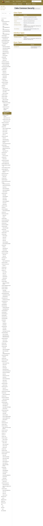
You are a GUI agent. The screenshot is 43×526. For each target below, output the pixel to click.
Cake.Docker (5, 158)
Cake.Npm (4, 320)
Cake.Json (4, 273)
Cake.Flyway (5, 204)
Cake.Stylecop (5, 419)
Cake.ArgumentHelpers (6, 48)
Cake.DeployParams (6, 146)
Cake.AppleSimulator (6, 40)
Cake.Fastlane (5, 191)
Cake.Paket (4, 343)
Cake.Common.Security (6, 113)
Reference (24, 1)
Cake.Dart (4, 137)
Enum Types (3, 9)
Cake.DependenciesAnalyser (6, 141)
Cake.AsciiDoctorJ (6, 51)
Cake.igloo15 (5, 257)
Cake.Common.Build (6, 102)
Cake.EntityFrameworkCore (6, 183)
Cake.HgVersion (5, 248)
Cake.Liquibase (5, 287)
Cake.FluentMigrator (6, 201)
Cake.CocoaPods (5, 93)
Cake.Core (4, 126)
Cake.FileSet (5, 198)
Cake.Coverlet (5, 131)
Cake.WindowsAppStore (7, 475)
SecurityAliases (16, 28)
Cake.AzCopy (5, 58)
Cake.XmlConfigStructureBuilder (7, 487)
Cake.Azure (4, 60)
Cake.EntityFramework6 (6, 181)
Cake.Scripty (5, 380)
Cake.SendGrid (5, 383)
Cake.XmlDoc (5, 488)
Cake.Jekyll (4, 268)
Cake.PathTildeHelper (6, 349)
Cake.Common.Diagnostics (5, 105)
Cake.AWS (4, 57)
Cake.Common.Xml (6, 121)
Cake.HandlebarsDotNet (6, 243)
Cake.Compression (6, 122)
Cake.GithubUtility (5, 221)
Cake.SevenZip (5, 386)
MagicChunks (4, 499)
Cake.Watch (4, 468)
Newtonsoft (4, 502)
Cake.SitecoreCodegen (6, 391)
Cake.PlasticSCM (5, 355)
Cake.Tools (4, 436)
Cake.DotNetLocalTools (6, 167)
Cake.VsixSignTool (6, 461)
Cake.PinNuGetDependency (6, 353)
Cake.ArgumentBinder (6, 46)
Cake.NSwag (5, 326)
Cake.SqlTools (5, 408)
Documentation (18, 1)
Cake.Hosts (4, 254)
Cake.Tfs (4, 433)
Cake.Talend (5, 424)
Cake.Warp (4, 467)
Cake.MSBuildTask (6, 309)
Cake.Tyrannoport (5, 444)
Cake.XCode (5, 481)
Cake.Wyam (4, 478)
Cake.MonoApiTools (6, 307)
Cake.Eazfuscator (5, 173)
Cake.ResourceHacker (6, 372)
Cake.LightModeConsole (7, 285)
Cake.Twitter (5, 442)
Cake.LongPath (5, 288)
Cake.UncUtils (5, 445)
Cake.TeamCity (5, 425)
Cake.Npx (4, 321)
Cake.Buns (4, 79)
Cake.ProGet (5, 361)
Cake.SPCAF (5, 400)
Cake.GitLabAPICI (5, 224)
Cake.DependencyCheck (7, 143)
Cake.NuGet (4, 329)
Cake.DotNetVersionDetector (6, 171)
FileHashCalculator (17, 22)
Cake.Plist (4, 356)
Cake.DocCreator (5, 155)
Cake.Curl (4, 134)
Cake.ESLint (4, 187)
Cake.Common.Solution (5, 116)
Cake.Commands (5, 99)
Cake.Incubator (5, 262)
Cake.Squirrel (5, 411)
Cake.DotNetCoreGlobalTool (6, 166)
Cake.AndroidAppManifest (6, 27)
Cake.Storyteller (5, 414)
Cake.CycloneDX (5, 136)
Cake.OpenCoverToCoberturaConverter (6, 336)
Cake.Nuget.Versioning (6, 331)
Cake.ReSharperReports (7, 370)
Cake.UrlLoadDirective (6, 452)
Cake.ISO (4, 265)
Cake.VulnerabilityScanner (5, 465)
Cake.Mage (4, 290)
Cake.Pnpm (4, 358)
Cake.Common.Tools (6, 119)
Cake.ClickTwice (5, 88)
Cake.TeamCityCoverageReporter (7, 428)
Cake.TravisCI (5, 441)
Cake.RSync (4, 377)
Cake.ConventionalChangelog (6, 125)
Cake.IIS (4, 259)
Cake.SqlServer (5, 405)
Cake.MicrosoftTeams (6, 299)
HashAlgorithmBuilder (17, 24)
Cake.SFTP (4, 388)
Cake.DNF (4, 154)
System (3, 507)
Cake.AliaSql (5, 23)
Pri (2, 504)
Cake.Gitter (4, 229)
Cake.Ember (5, 178)
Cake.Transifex (5, 439)
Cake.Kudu (4, 279)
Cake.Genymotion (5, 213)
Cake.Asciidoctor (5, 49)
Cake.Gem (4, 212)
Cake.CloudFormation (6, 90)
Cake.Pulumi (5, 364)
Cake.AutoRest (5, 55)
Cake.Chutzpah (5, 83)
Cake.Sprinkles (5, 402)
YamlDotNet (4, 510)
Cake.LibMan (5, 281)
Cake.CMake (5, 91)
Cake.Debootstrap (5, 139)
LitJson (3, 498)
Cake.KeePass (5, 276)
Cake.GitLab (4, 223)
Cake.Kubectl (5, 278)
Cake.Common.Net (6, 111)
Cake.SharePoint (5, 389)
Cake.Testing (5, 431)
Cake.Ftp (4, 207)
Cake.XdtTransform (6, 484)
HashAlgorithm (30, 39)
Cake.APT (4, 45)
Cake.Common (5, 101)
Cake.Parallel (5, 346)
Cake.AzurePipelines (6, 63)
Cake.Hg (4, 246)
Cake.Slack (4, 392)
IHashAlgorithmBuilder (18, 37)
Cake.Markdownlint (6, 293)
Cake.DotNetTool (5, 169)
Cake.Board (4, 69)
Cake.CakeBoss (5, 80)
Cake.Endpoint (5, 179)
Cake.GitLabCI (5, 226)
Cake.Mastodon (5, 296)
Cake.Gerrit (4, 215)
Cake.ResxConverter (6, 375)
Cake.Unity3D (5, 450)
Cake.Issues (4, 267)
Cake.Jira (4, 270)
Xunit (3, 509)
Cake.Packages (5, 341)
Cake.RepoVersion (6, 369)
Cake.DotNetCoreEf (6, 163)
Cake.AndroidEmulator (6, 31)
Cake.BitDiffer (5, 68)
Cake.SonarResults (6, 397)
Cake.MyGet (5, 312)
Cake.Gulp (4, 240)
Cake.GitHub (5, 218)
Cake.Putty (4, 366)
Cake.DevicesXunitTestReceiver (6, 149)
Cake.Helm (4, 245)
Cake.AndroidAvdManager (6, 29)
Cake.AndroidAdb (5, 24)
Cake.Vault (4, 455)
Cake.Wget (4, 473)
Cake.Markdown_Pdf (6, 291)
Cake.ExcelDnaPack (6, 188)
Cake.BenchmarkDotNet (6, 66)
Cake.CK (4, 85)
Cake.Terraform (5, 430)
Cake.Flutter (5, 202)
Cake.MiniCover (5, 301)
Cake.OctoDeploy (5, 334)
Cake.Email (4, 176)
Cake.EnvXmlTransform (6, 185)
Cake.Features (5, 193)
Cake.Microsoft (5, 298)
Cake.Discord (5, 152)
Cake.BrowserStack (6, 74)
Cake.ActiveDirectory (6, 21)
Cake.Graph (4, 234)
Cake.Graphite (5, 235)
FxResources (4, 496)
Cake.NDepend (5, 313)
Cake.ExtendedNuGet (6, 190)
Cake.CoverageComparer (7, 128)
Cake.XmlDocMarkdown (6, 490)
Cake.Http (4, 256)
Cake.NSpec (5, 324)
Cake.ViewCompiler (6, 458)
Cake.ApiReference (6, 37)
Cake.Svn (4, 421)
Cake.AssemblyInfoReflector (6, 53)
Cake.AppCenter (5, 38)
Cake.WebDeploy (5, 470)
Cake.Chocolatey (5, 82)
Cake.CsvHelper (5, 133)
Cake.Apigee (5, 35)
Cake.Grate (4, 237)
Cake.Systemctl (5, 422)
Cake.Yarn (4, 493)
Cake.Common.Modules (5, 109)
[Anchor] (23, 12)
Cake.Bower (5, 72)
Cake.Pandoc (5, 344)
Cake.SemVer (5, 381)
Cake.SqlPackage (5, 403)
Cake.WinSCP (5, 476)
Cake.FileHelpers (5, 196)
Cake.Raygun (5, 367)
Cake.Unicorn (5, 447)
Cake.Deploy (5, 145)
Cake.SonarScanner (6, 399)
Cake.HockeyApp (5, 251)
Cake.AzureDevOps (6, 61)
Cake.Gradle (5, 232)
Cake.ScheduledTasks (6, 378)
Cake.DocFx (4, 157)
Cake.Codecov (5, 94)
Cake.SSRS (4, 413)
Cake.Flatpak (5, 199)
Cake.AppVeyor (5, 43)
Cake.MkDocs (5, 304)
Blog (13, 1)
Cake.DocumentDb (6, 160)
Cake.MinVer (5, 302)
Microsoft (3, 501)
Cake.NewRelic (5, 318)
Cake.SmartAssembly (6, 394)
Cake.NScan (5, 323)
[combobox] (36, 1)
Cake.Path (4, 347)
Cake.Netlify (5, 315)
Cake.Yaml (4, 491)
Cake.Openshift (5, 338)
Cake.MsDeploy (5, 310)
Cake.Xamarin (5, 479)
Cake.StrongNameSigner (7, 416)
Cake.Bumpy (5, 77)
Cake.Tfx (4, 434)
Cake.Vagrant (5, 453)
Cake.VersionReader (6, 456)
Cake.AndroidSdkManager (6, 34)
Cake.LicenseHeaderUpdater (6, 283)
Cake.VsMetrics (5, 463)
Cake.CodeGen (5, 96)
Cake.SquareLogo (5, 410)
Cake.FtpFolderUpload (6, 210)
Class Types (3, 6)
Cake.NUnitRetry (5, 332)
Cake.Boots (4, 71)
